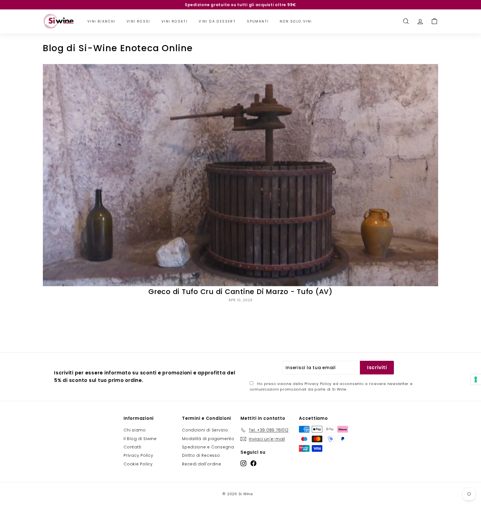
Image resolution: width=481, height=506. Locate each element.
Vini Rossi (138, 21)
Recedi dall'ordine (201, 464)
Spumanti (258, 21)
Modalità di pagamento (208, 438)
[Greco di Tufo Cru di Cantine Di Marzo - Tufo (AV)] (240, 175)
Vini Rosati (174, 21)
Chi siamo (135, 430)
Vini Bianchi (101, 21)
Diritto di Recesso (201, 455)
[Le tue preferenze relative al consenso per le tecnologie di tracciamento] (475, 379)
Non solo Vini (296, 21)
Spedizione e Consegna (208, 447)
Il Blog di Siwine (140, 438)
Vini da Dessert (217, 21)
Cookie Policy (138, 464)
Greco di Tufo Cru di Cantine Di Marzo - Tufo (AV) (240, 292)
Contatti (132, 447)
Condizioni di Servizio (205, 430)
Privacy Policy (318, 383)
